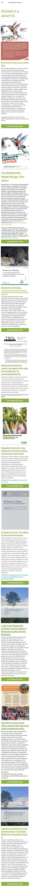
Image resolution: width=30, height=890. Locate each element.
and (19, 394)
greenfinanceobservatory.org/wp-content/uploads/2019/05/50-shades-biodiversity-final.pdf (15, 577)
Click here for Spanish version (9, 394)
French (3, 396)
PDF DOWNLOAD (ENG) (15, 126)
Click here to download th (18, 222)
